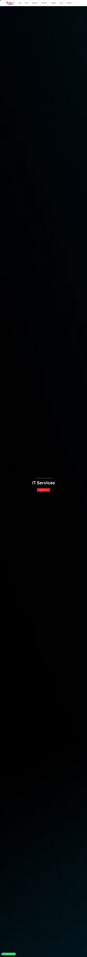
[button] (35, 3)
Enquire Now (42, 490)
